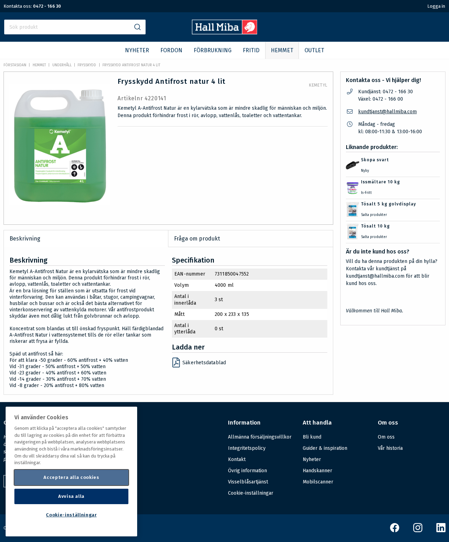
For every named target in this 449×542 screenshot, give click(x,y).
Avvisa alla (71, 496)
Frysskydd (87, 65)
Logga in (436, 6)
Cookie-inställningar (250, 493)
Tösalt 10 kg (375, 226)
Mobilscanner (318, 482)
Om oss (386, 437)
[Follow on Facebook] (394, 531)
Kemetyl (318, 85)
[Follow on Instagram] (417, 531)
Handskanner (317, 471)
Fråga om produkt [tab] (197, 238)
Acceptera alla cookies (71, 477)
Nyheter (312, 459)
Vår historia (390, 448)
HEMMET (282, 50)
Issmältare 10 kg (380, 181)
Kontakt (237, 459)
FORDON (171, 50)
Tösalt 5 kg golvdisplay (388, 204)
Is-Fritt (366, 193)
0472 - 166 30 (47, 6)
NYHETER (137, 50)
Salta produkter (374, 215)
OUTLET (314, 50)
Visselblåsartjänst (248, 482)
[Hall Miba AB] (224, 32)
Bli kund (312, 437)
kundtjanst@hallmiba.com (387, 112)
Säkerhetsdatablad (204, 363)
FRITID (251, 50)
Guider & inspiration (325, 448)
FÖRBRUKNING (213, 50)
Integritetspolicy (247, 448)
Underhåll (62, 65)
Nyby (365, 171)
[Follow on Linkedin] (440, 531)
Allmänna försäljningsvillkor (259, 437)
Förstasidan (15, 65)
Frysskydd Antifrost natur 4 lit (131, 65)
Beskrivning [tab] (24, 238)
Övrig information (247, 471)
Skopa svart (375, 159)
